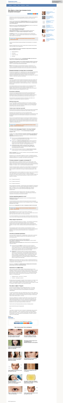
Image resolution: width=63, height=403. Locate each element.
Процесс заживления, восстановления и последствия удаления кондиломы (50, 17)
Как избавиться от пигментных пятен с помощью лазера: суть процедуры (50, 35)
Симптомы (23, 5)
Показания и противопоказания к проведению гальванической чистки (50, 26)
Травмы (10, 5)
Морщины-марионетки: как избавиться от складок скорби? (50, 30)
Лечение (14, 5)
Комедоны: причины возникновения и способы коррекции (50, 12)
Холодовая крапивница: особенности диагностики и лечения (50, 39)
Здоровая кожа (12, 1)
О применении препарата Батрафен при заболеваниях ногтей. (50, 21)
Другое (27, 5)
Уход (18, 5)
